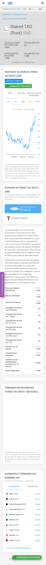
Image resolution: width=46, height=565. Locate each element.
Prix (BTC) (18, 109)
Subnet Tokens (19, 218)
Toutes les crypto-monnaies (18, 548)
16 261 (18, 9)
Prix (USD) (30, 109)
